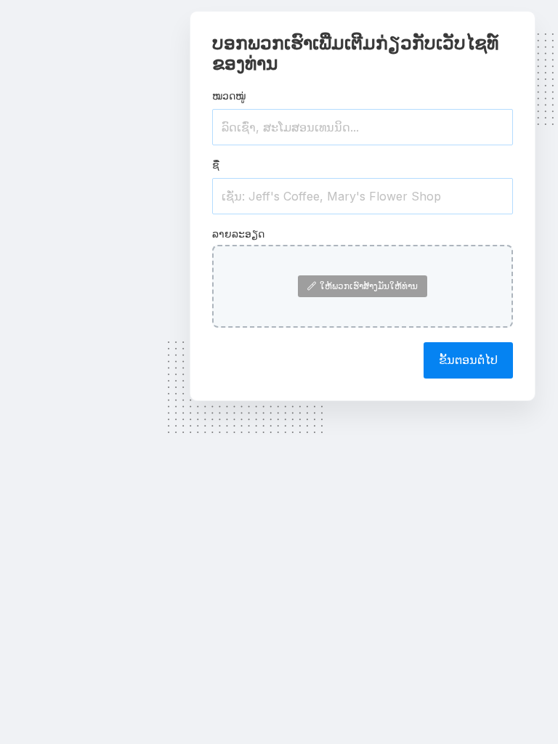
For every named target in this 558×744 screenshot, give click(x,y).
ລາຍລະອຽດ (238, 233)
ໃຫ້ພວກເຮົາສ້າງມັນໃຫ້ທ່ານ (369, 285)
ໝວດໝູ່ (229, 95)
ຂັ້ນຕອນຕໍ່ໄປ (468, 359)
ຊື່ (215, 164)
